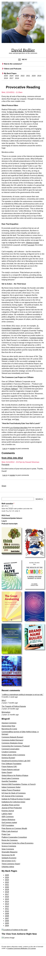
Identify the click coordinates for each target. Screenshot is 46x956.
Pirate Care (6, 834)
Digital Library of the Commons (13, 755)
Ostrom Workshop (8, 820)
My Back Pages (10, 73)
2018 (6, 78)
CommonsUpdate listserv (12, 518)
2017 (11, 78)
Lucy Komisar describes (18, 428)
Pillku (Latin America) (10, 831)
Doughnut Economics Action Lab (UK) (16, 761)
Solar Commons (8, 849)
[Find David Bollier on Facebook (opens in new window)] (4, 951)
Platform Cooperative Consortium (14, 837)
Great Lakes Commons (10, 778)
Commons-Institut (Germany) (12, 740)
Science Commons (9, 846)
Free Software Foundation (11, 764)
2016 (17, 78)
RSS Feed (6, 515)
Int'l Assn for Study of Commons (14, 793)
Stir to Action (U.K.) (9, 861)
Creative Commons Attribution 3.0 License (21, 948)
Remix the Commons (10, 840)
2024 (11, 76)
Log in (4, 448)
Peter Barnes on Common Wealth (14, 828)
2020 (34, 76)
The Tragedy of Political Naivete (14, 706)
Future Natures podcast (10, 769)
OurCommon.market (9, 822)
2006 (7, 921)
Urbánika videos (8, 867)
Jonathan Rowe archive (11, 805)
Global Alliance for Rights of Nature (15, 775)
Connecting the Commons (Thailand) (16, 746)
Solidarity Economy (9, 858)
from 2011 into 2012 (12, 458)
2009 (7, 913)
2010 (7, 911)
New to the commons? (13, 64)
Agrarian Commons (9, 723)
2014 (7, 901)
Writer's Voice (23, 386)
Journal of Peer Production (12, 808)
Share (4, 486)
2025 (6, 76)
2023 (17, 76)
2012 (7, 906)
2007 (7, 918)
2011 (7, 909)
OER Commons (8, 817)
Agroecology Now (8, 726)
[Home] (23, 23)
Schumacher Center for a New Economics (17, 843)
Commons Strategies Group (12, 743)
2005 (7, 923)
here (9, 419)
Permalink (5, 464)
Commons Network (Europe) (12, 737)
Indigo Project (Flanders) (11, 790)
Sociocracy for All (8, 855)
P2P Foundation (8, 825)
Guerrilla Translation (9, 781)
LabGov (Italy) (7, 814)
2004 (7, 925)
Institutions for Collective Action (13, 802)
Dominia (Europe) (8, 758)
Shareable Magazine (9, 852)
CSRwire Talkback (10, 389)
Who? (4, 700)
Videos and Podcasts (12, 69)
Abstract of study (33, 243)
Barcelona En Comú (9, 729)
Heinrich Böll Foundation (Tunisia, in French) (19, 784)
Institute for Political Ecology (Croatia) (16, 799)
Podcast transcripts (10, 524)
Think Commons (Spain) (11, 864)
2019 (39, 76)
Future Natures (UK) (9, 766)
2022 (22, 76)
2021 (28, 76)
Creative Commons (9, 752)
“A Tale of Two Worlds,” (16, 112)
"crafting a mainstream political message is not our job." (22, 694)
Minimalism (6, 712)
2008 (7, 916)
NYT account (29, 245)
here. (17, 419)
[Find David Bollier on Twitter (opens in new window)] (8, 951)
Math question (8, 503)
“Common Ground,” (36, 338)
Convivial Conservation (10, 749)
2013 (7, 904)
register (12, 448)
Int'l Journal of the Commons (12, 796)
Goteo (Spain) (7, 772)
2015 (7, 899)
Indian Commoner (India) (11, 787)
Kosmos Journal (8, 811)
